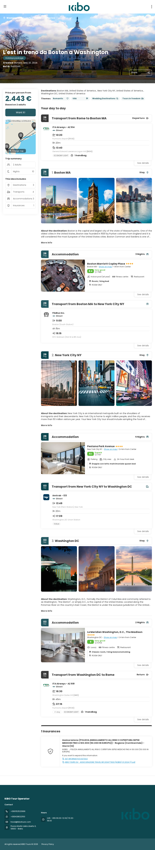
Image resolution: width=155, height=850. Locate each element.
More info (46, 242)
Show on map (105, 266)
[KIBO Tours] (135, 814)
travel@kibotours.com (21, 822)
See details (143, 163)
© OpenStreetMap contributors (18, 120)
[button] (47, 201)
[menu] (151, 7)
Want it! (20, 112)
